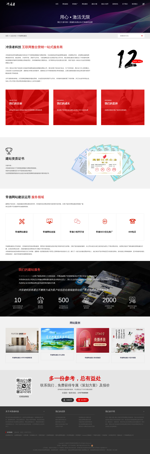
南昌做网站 (93, 450)
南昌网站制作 (54, 450)
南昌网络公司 (85, 450)
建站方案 (94, 4)
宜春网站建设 (50, 435)
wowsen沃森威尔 (87, 435)
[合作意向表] (143, 4)
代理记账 (25, 435)
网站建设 (65, 4)
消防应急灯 (42, 435)
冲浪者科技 (102, 450)
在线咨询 (69, 400)
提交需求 (84, 400)
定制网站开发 (9, 435)
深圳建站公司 (33, 435)
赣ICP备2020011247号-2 (83, 445)
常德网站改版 (49, 232)
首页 (57, 4)
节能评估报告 (97, 435)
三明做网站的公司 (129, 435)
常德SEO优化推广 (104, 232)
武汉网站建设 (70, 435)
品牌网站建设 (18, 435)
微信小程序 (104, 4)
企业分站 (13, 36)
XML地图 (114, 450)
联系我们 (135, 4)
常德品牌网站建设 (61, 55)
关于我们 (125, 4)
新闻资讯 (115, 4)
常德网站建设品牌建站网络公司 (37, 68)
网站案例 (85, 4)
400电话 (132, 232)
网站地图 (109, 450)
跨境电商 (78, 435)
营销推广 (75, 4)
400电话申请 (112, 435)
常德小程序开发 (77, 232)
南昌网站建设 (46, 450)
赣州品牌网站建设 (60, 435)
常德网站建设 (22, 36)
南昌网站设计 (63, 450)
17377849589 (83, 393)
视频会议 (119, 435)
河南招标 (104, 435)
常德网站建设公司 (11, 246)
